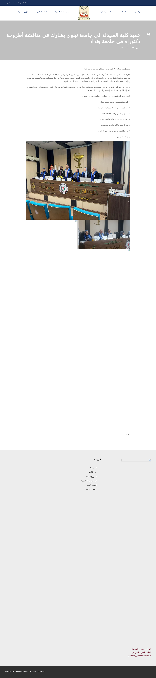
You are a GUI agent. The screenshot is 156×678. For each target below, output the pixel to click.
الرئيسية (137, 12)
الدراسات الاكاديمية (62, 12)
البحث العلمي (41, 12)
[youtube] (141, 3)
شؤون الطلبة (23, 12)
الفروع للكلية (105, 12)
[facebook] (146, 3)
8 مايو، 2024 (136, 48)
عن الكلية (122, 12)
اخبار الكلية (123, 48)
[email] (150, 3)
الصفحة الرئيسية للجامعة (22, 3)
